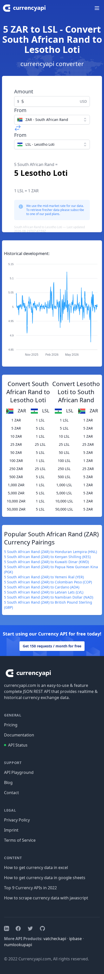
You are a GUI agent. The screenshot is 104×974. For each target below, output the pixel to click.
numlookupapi (18, 944)
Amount (23, 91)
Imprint (11, 830)
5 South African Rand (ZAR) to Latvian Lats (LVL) (43, 592)
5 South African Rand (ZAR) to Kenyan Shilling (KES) (47, 556)
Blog (8, 782)
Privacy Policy (17, 820)
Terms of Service (20, 840)
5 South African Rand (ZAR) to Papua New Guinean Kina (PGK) (51, 569)
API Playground (19, 772)
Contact (11, 792)
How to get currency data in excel (36, 867)
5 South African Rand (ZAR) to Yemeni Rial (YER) (44, 577)
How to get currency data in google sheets (44, 877)
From (20, 110)
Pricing (10, 725)
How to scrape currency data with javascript (46, 898)
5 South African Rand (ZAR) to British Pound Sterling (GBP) (48, 605)
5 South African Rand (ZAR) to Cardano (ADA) (41, 587)
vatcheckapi (54, 938)
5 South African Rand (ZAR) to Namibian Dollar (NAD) (48, 597)
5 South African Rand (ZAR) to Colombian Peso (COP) (48, 582)
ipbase (75, 938)
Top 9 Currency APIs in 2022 (30, 888)
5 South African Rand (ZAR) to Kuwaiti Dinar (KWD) (46, 561)
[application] (52, 307)
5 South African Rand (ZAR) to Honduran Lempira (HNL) (50, 551)
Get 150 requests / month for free (52, 646)
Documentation (19, 735)
